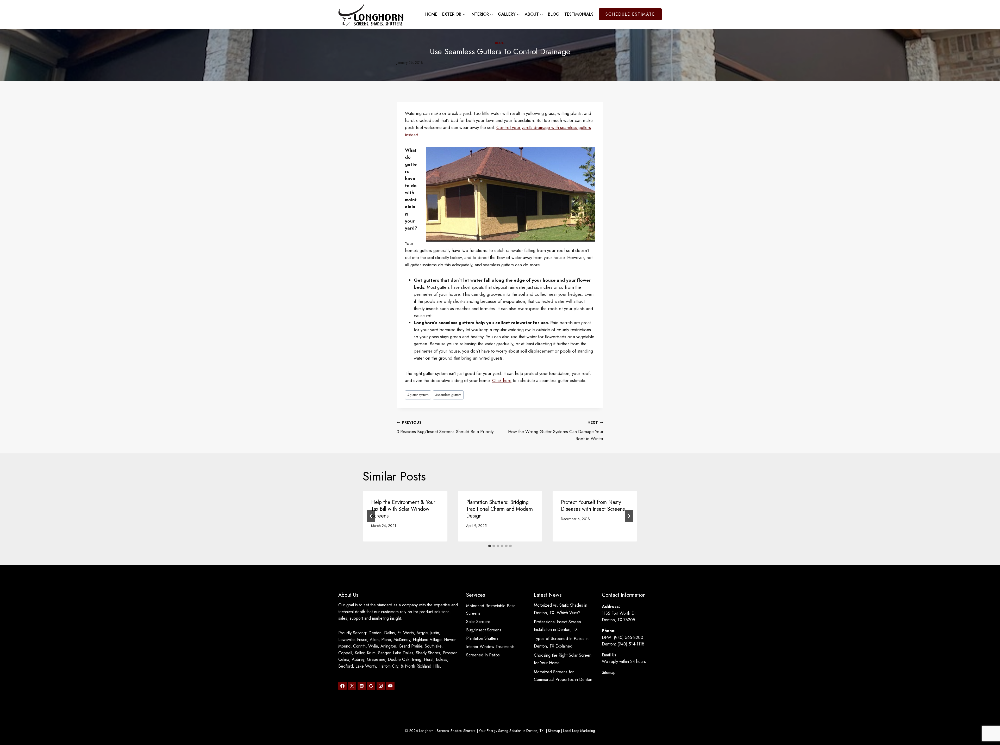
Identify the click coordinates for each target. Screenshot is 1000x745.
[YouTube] (390, 686)
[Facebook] (342, 686)
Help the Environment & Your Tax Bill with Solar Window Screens (403, 509)
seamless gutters (448, 394)
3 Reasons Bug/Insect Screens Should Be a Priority (445, 427)
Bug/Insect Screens (483, 630)
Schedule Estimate (630, 14)
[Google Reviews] (371, 686)
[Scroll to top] (987, 724)
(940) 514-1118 (630, 644)
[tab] (489, 546)
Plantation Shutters (482, 638)
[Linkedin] (362, 686)
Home (431, 14)
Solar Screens (478, 622)
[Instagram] (381, 686)
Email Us (609, 655)
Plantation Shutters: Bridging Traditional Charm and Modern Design (499, 509)
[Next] (629, 516)
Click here (501, 380)
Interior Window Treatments (490, 647)
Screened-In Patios (483, 655)
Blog (553, 14)
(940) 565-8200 (628, 638)
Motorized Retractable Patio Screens (491, 609)
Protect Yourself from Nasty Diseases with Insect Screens (593, 505)
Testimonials (578, 14)
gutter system (418, 394)
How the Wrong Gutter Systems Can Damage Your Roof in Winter (555, 431)
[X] (352, 686)
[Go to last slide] (371, 516)
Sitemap (609, 672)
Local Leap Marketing (579, 730)
